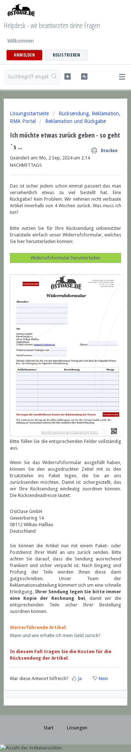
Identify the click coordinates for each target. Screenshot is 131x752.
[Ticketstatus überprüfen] (84, 76)
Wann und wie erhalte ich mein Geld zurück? (55, 635)
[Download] (52, 378)
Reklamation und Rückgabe (75, 121)
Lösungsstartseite (30, 113)
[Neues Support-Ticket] (67, 76)
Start (48, 727)
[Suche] (54, 77)
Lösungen (77, 727)
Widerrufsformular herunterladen (65, 258)
